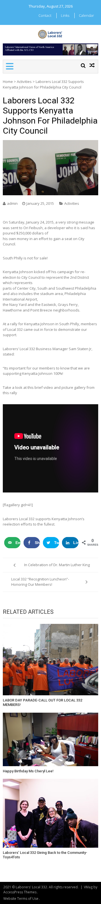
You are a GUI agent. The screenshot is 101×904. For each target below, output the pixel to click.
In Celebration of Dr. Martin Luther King (57, 564)
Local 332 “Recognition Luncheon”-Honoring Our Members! (40, 582)
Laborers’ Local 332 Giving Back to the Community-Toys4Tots (45, 854)
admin (12, 203)
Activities (24, 81)
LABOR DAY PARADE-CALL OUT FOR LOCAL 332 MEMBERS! (42, 702)
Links (65, 15)
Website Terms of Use (20, 898)
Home (8, 81)
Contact (44, 15)
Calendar (86, 15)
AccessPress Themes (19, 892)
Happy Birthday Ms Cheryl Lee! (28, 771)
